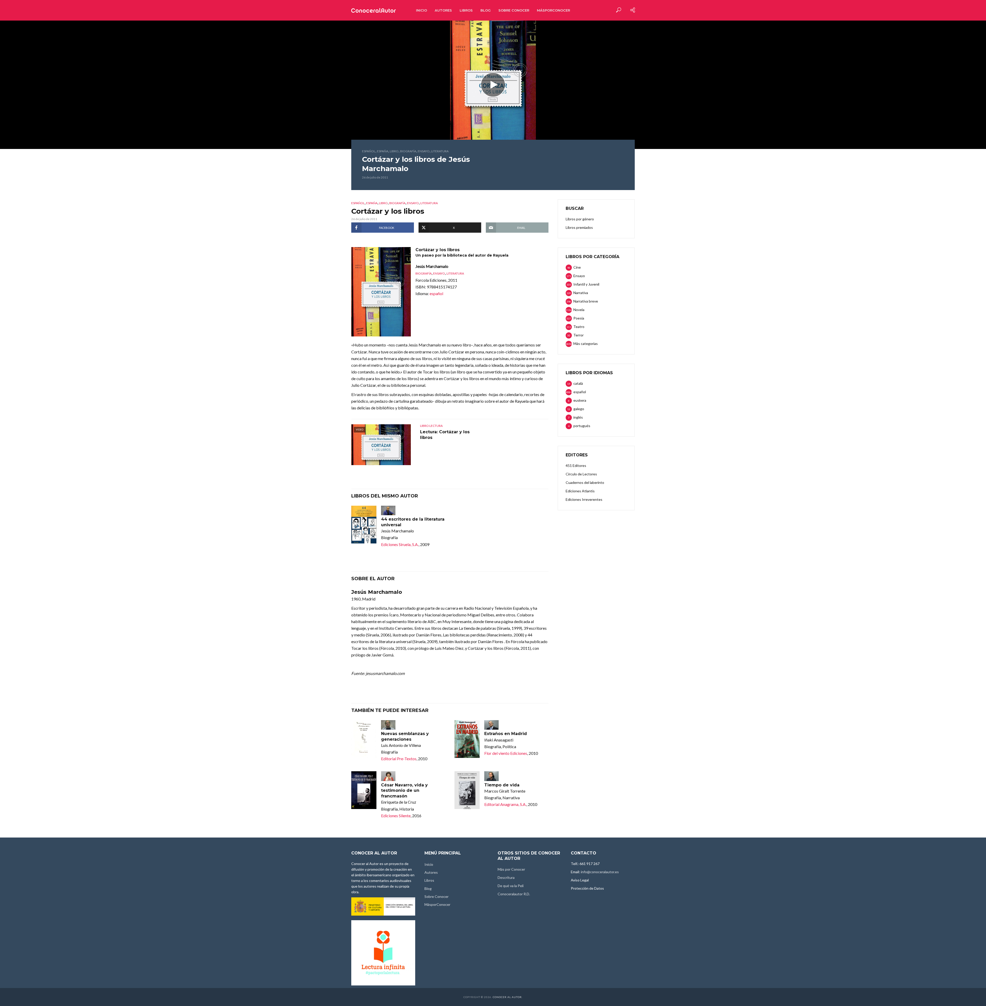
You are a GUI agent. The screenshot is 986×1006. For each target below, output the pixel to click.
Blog (485, 10)
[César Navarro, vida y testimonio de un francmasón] (363, 790)
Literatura (440, 151)
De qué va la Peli (511, 885)
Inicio (421, 10)
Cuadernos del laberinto (585, 482)
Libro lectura (431, 426)
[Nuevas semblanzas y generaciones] (363, 739)
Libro (394, 151)
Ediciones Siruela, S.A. (400, 544)
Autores (443, 10)
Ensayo (424, 151)
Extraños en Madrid (505, 733)
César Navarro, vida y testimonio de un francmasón (404, 790)
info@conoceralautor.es (600, 872)
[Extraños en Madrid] (467, 739)
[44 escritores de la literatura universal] (363, 524)
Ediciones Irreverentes (584, 499)
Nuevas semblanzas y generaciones (405, 736)
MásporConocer (553, 10)
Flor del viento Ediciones (505, 753)
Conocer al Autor (507, 997)
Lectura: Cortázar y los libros (445, 434)
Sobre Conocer (513, 10)
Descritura (506, 877)
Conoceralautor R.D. (514, 894)
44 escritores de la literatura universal (412, 522)
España (382, 151)
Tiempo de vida (501, 785)
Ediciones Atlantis (580, 491)
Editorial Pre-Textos (398, 758)
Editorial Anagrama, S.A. (505, 804)
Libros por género (580, 219)
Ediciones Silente (396, 815)
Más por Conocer (511, 869)
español (368, 151)
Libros (466, 10)
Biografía (408, 151)
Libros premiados (579, 227)
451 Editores (576, 465)
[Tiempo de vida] (467, 790)
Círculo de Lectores (581, 474)
